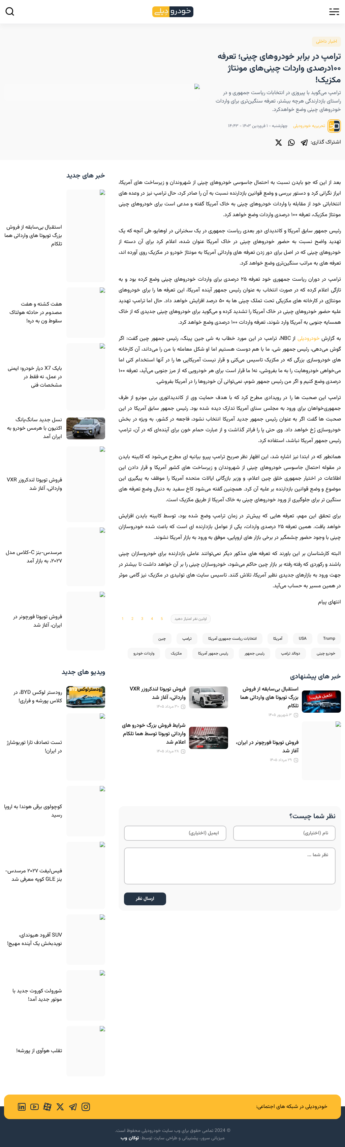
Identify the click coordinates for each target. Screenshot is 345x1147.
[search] (10, 11)
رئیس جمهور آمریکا (213, 653)
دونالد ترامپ (290, 653)
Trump (329, 639)
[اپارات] (45, 1107)
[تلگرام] (304, 142)
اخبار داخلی (326, 41)
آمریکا (277, 639)
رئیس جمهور (254, 653)
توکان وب (130, 1138)
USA (303, 639)
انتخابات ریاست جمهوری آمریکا (232, 639)
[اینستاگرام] (83, 1107)
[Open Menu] (334, 11)
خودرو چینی (326, 653)
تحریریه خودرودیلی (309, 126)
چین (162, 639)
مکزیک (176, 653)
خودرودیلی (308, 338)
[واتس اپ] (291, 142)
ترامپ (187, 639)
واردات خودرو (143, 653)
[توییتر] (278, 142)
